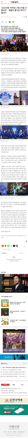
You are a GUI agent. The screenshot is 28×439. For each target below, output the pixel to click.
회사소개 (9, 431)
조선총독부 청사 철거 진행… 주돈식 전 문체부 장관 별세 (14, 393)
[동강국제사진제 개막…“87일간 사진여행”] (14, 315)
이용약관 (14, 431)
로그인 (4, 431)
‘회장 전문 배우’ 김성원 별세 (7, 390)
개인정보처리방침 (21, 431)
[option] (14, 283)
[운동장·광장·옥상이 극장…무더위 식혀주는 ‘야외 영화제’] (14, 306)
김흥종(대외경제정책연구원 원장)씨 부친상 (11, 388)
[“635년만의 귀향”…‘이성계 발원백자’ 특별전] (14, 324)
